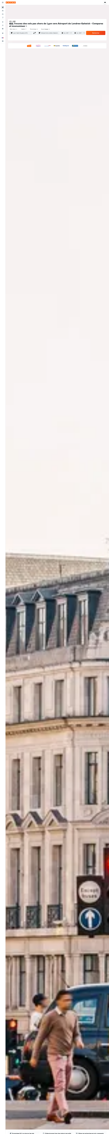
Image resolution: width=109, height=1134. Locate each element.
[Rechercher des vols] (3, 7)
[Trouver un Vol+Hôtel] (3, 17)
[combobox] (13, 29)
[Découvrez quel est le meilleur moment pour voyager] (3, 28)
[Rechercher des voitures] (3, 14)
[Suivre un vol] (3, 25)
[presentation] (26, 26)
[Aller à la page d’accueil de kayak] (11, 2)
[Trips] (3, 33)
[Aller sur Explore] (3, 22)
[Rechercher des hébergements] (3, 10)
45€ (11, 23)
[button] (2, 2)
